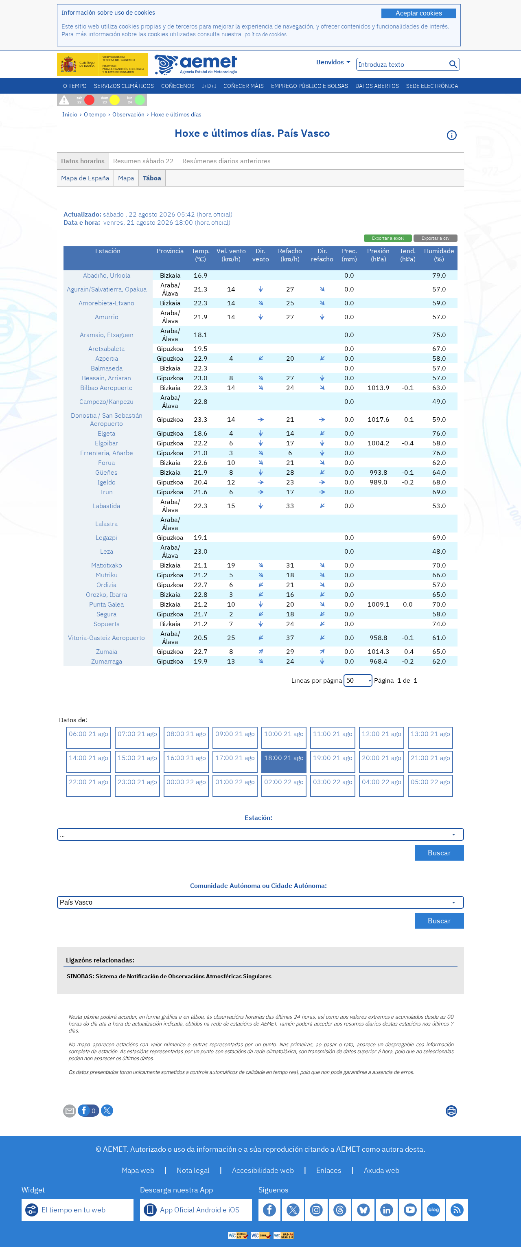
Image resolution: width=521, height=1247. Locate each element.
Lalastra (106, 523)
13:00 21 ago (430, 734)
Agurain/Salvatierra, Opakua (107, 289)
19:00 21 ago (332, 758)
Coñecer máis (243, 86)
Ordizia (106, 585)
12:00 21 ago (381, 734)
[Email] (69, 1115)
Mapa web (138, 1170)
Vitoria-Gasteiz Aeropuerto (106, 637)
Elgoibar (106, 443)
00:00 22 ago (186, 782)
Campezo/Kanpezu (106, 401)
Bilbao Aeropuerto (106, 388)
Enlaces (328, 1170)
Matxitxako (106, 565)
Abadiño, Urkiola (106, 275)
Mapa (126, 178)
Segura (106, 614)
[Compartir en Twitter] (107, 1111)
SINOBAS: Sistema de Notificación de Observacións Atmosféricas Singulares (169, 976)
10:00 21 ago (284, 734)
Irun (107, 492)
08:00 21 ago (186, 734)
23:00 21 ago (137, 782)
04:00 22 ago (381, 782)
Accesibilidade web (263, 1170)
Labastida (106, 506)
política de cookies (266, 34)
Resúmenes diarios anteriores (226, 161)
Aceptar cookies (419, 13)
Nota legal (193, 1170)
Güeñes (106, 472)
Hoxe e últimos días (176, 114)
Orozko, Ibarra (106, 594)
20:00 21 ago (381, 758)
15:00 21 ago (137, 758)
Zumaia (106, 651)
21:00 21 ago (430, 758)
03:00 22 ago (332, 782)
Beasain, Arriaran (106, 378)
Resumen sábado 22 (143, 161)
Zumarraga (106, 661)
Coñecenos (178, 86)
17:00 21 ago (235, 758)
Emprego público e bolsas (309, 86)
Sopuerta (107, 624)
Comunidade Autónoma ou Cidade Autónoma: (258, 885)
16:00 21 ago (186, 758)
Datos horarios (83, 161)
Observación (128, 114)
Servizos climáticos (124, 86)
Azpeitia (106, 358)
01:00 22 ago (235, 782)
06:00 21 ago (88, 734)
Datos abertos (377, 86)
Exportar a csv (435, 238)
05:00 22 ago (430, 782)
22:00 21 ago (88, 782)
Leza (106, 551)
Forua (106, 462)
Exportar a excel (388, 238)
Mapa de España (85, 178)
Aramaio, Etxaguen (107, 335)
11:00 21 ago (332, 734)
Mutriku (107, 575)
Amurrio (106, 317)
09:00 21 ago (235, 734)
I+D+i (209, 86)
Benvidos (330, 62)
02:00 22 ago (284, 782)
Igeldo (106, 482)
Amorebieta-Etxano (106, 303)
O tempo (75, 86)
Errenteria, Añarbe (106, 453)
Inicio (69, 114)
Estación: (258, 817)
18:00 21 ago (284, 758)
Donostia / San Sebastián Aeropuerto (106, 419)
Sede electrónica (432, 86)
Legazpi (106, 537)
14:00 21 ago (88, 758)
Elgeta (106, 433)
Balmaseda (107, 368)
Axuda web (381, 1170)
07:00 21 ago (137, 734)
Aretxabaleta (106, 348)
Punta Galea (106, 604)
